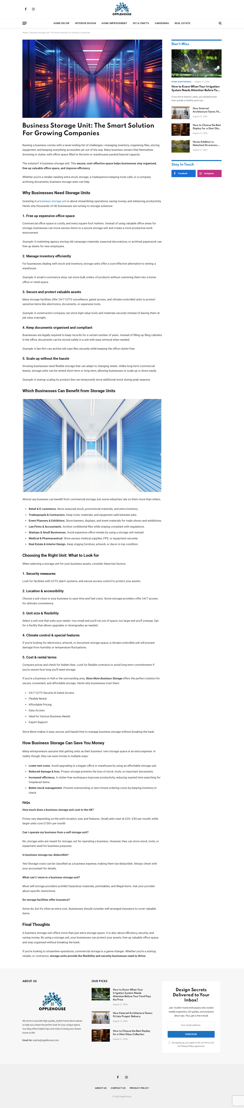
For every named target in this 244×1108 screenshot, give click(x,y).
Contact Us (118, 1088)
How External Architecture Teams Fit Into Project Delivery (206, 110)
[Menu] (24, 23)
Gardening (162, 23)
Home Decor (61, 23)
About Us (101, 1088)
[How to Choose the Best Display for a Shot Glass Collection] (180, 129)
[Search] (220, 23)
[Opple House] (122, 9)
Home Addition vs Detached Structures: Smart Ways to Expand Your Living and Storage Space (207, 144)
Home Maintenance (181, 82)
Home (25, 32)
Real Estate (182, 23)
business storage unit (53, 201)
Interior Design (85, 23)
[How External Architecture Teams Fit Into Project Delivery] (180, 113)
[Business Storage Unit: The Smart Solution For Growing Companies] (92, 117)
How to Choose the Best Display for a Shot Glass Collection (207, 127)
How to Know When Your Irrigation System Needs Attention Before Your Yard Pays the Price (195, 88)
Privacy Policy (187, 1046)
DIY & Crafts (141, 23)
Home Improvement (114, 23)
